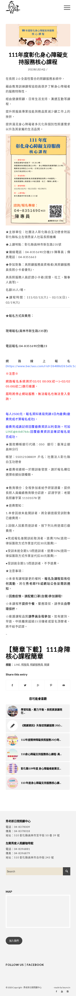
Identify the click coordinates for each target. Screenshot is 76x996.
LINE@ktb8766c (18, 431)
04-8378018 (22, 831)
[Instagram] (67, 991)
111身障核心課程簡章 (38, 652)
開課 (46, 664)
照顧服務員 (36, 664)
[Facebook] (56, 991)
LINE (17, 664)
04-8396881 (22, 848)
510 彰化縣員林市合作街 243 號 (34, 857)
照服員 (25, 664)
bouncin (66, 987)
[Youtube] (62, 991)
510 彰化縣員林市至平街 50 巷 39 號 (37, 835)
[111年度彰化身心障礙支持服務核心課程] (38, 35)
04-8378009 (22, 826)
